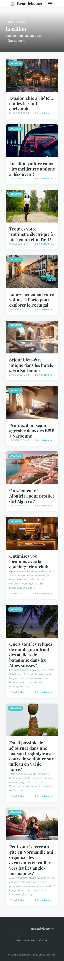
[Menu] (50, 3)
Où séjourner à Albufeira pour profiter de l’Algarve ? (31, 496)
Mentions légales (25, 940)
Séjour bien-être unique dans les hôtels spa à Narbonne (31, 365)
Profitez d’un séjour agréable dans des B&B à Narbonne (31, 430)
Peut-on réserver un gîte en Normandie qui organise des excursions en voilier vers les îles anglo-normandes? (31, 860)
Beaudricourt (26, 3)
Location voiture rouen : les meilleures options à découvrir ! (32, 169)
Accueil (10, 21)
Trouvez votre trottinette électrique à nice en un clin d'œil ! (31, 234)
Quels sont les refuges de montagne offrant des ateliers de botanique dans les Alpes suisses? (30, 654)
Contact (44, 940)
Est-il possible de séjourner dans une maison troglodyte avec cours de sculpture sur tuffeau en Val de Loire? (32, 756)
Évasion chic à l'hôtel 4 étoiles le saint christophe (31, 103)
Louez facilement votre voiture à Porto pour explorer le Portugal (31, 299)
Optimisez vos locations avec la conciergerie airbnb (28, 561)
